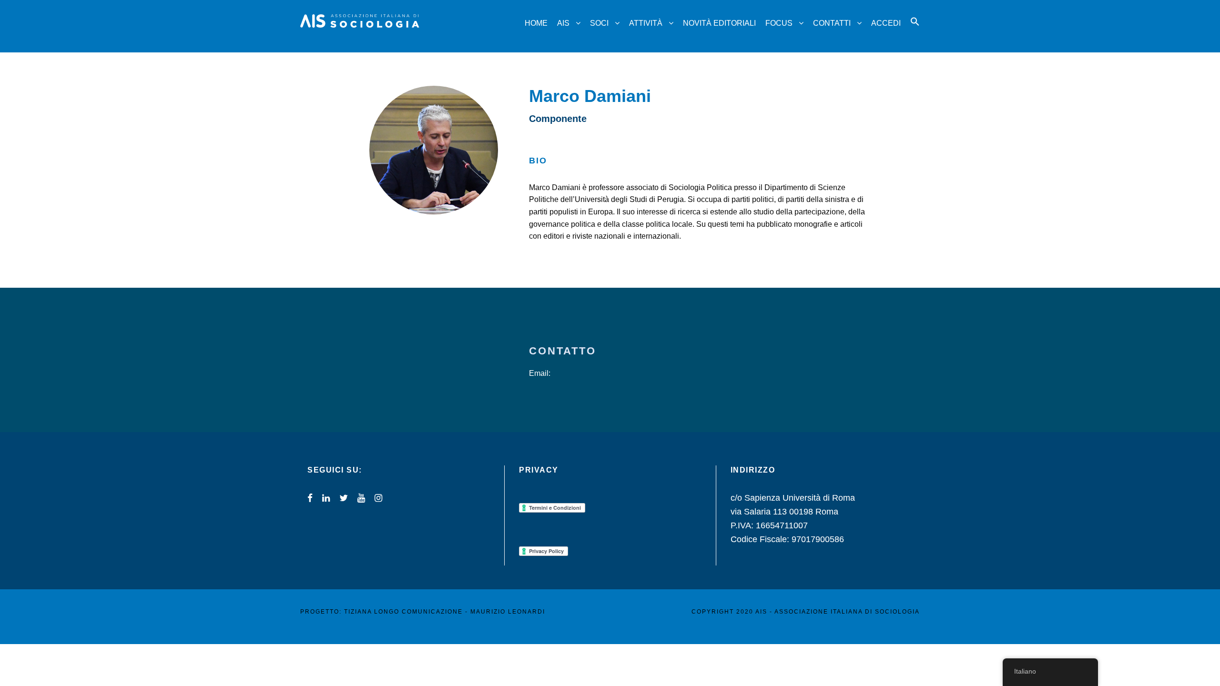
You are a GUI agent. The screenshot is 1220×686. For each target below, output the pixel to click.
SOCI (599, 23)
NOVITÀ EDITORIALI (719, 23)
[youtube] (361, 498)
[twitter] (343, 498)
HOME (536, 23)
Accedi (886, 23)
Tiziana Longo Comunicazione (403, 611)
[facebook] (310, 498)
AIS (563, 23)
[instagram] (378, 498)
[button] (915, 30)
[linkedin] (326, 498)
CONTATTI (832, 23)
